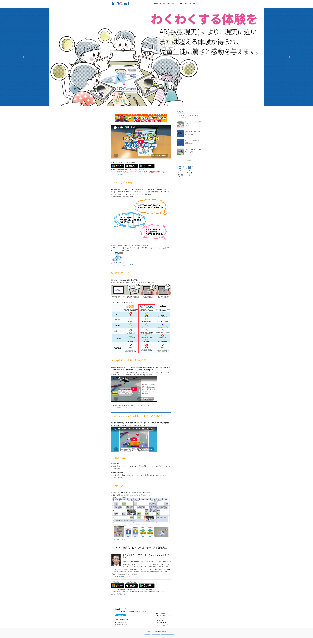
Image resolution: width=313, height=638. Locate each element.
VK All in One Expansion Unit (167, 634)
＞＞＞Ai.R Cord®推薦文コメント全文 (122, 576)
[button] (23, 57)
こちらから (136, 495)
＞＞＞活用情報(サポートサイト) (120, 407)
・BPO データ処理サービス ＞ (164, 616)
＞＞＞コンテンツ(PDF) (118, 539)
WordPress (147, 634)
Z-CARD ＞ (160, 620)
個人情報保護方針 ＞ (120, 622)
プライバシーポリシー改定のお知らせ (188, 115)
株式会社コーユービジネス (122, 609)
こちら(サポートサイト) (139, 589)
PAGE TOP (304, 617)
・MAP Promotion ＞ (162, 622)
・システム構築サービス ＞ (163, 625)
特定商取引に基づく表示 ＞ (122, 624)
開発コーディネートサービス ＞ (165, 618)
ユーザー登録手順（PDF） (119, 174)
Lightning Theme (156, 634)
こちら (134, 169)
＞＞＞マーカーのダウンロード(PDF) (122, 265)
